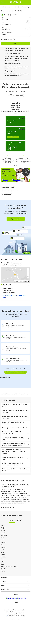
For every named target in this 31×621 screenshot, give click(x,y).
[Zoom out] (28, 271)
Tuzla (2, 537)
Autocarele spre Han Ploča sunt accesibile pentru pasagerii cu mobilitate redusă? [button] (14, 451)
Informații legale (22, 611)
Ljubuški (3, 557)
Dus (5, 15)
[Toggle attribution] (28, 281)
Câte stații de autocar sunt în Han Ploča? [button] (14, 428)
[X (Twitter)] (16, 606)
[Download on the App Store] (21, 598)
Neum (2, 559)
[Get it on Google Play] (11, 598)
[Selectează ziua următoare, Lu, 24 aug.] (28, 29)
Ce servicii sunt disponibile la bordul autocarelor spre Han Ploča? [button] (12, 464)
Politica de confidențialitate (20, 610)
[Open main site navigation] (2, 2)
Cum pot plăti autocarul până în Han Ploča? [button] (12, 458)
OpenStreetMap (23, 281)
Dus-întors (15, 15)
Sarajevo (3, 528)
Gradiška (3, 569)
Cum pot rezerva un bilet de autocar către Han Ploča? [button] (14, 417)
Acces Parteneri (8, 610)
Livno (2, 552)
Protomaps (16, 281)
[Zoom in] (28, 269)
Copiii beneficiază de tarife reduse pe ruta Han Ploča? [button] (14, 411)
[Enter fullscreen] (28, 276)
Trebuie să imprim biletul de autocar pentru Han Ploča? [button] (13, 433)
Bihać (2, 564)
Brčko (2, 561)
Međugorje (4, 535)
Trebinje (3, 542)
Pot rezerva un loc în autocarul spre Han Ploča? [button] (14, 470)
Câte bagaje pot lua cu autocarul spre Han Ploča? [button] (14, 405)
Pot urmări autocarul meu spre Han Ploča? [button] (12, 438)
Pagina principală (5, 7)
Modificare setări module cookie (17, 615)
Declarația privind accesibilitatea (16, 613)
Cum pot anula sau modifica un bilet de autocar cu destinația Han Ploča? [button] (13, 444)
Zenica (3, 540)
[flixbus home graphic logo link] (15, 2)
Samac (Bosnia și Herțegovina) (9, 566)
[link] (15, 227)
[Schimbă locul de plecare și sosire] (27, 21)
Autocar (15, 7)
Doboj (2, 549)
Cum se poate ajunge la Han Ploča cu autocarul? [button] (13, 423)
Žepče (3, 571)
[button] (15, 19)
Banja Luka (4, 533)
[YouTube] (15, 606)
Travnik (3, 554)
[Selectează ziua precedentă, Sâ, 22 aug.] (26, 29)
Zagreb (3, 525)
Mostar (3, 530)
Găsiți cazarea (8, 39)
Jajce (2, 545)
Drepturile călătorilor (12, 611)
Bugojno (3, 547)
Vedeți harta (13, 137)
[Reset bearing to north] (28, 273)
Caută (15, 43)
